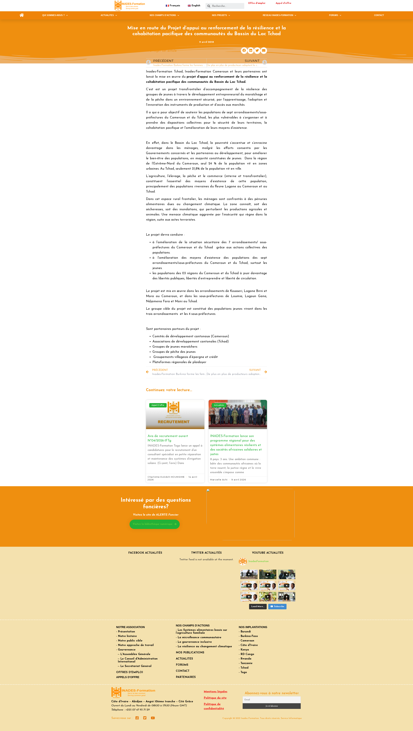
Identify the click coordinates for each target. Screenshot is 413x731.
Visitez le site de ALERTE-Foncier (155, 514)
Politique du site (215, 698)
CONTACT (379, 15)
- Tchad (243, 667)
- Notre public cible (129, 640)
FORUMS (333, 15)
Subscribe (279, 606)
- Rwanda (245, 658)
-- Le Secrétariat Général (134, 666)
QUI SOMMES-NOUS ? (53, 15)
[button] (22, 15)
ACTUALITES (107, 15)
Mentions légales (215, 691)
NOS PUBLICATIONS (190, 652)
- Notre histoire (126, 636)
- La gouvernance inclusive (194, 642)
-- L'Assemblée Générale (134, 654)
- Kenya (244, 649)
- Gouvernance (126, 649)
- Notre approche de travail (135, 645)
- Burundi (245, 631)
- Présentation (125, 631)
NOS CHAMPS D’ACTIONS (163, 15)
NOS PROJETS (219, 15)
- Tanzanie (245, 663)
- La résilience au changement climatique (204, 646)
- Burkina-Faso (248, 636)
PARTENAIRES (186, 677)
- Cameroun (246, 640)
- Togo (243, 672)
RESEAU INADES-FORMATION (278, 15)
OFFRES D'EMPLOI (129, 672)
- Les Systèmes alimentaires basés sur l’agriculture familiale (201, 631)
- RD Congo (246, 654)
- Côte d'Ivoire (248, 645)
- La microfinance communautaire (198, 637)
